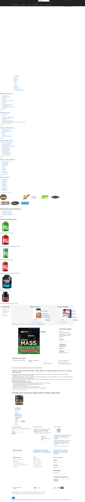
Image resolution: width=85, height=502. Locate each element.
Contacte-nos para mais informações (19, 389)
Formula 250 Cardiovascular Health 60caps (42, 433)
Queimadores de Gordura (7, 120)
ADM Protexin (5, 179)
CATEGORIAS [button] (16, 4)
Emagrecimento (5, 112)
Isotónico (4, 132)
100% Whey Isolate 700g (6, 260)
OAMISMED (42, 493)
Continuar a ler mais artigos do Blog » (61, 446)
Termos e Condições (37, 461)
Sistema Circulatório (6, 148)
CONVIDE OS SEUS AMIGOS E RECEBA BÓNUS (61, 452)
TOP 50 (29, 4)
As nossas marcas (3, 174)
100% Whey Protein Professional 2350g (10, 246)
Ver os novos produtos (62, 322)
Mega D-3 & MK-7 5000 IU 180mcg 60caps (45, 315)
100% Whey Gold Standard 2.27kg (8, 303)
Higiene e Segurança (6, 155)
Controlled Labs (5, 172)
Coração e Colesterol (6, 143)
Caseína (4, 98)
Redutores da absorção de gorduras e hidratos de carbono (14, 122)
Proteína (4, 103)
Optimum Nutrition (6, 161)
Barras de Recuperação (7, 131)
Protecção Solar (5, 147)
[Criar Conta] (70, 0)
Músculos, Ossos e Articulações (8, 146)
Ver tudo (1, 109)
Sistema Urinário (5, 151)
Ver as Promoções (4, 315)
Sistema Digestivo (6, 150)
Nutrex (3, 167)
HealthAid (4, 189)
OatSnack (4, 181)
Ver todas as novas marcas (5, 192)
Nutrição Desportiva (6, 93)
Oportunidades (6, 311)
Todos (15, 84)
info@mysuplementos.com (18, 463)
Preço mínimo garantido (32, 342)
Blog (15, 81)
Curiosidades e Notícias (19, 90)
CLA (3, 115)
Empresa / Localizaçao (17, 459)
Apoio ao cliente (36, 459)
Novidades (5, 312)
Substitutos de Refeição (7, 123)
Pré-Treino (4, 134)
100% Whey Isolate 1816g (6, 233)
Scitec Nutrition (5, 162)
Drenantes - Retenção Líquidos (8, 117)
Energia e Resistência (7, 128)
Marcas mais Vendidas (7, 159)
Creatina (4, 99)
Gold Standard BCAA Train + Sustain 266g (18, 415)
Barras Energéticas (6, 129)
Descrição (15, 368)
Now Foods (44, 311)
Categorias (16, 76)
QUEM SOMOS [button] (48, 4)
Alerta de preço (31, 343)
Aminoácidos (5, 95)
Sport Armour (5, 188)
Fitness (15, 85)
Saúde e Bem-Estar (18, 89)
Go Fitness (4, 183)
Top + (15, 78)
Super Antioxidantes (6, 152)
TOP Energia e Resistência (7, 213)
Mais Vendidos (6, 308)
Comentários (38, 368)
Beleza (15, 87)
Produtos (14, 324)
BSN (3, 166)
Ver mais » (56, 444)
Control (3, 171)
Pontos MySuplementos (38, 466)
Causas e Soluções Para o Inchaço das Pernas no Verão (62, 437)
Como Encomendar (37, 464)
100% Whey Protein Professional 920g (9, 273)
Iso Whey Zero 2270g (5, 290)
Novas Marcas (4, 177)
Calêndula (72, 311)
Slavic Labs (4, 180)
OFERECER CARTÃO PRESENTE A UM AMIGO (42, 451)
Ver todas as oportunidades (35, 322)
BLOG (42, 4)
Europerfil (4, 184)
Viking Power (5, 185)
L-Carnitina (4, 119)
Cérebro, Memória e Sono (7, 142)
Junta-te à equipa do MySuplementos (20, 464)
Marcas (15, 77)
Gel (3, 133)
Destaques (16, 79)
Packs (4, 313)
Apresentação (15, 461)
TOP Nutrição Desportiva (7, 211)
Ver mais (44, 431)
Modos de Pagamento (37, 463)
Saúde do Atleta (5, 105)
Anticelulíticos (5, 114)
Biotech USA (4, 164)
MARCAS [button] (23, 4)
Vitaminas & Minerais (6, 153)
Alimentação (16, 86)
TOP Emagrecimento (6, 212)
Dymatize (4, 169)
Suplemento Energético (7, 136)
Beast (3, 186)
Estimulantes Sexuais (6, 145)
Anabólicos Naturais (6, 96)
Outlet (15, 82)
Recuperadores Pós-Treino (7, 104)
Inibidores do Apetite (6, 118)
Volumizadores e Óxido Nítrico (8, 106)
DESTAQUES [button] (35, 4)
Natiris (3, 170)
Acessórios (4, 108)
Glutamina (4, 101)
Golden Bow (4, 190)
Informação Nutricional (26, 368)
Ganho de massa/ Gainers (7, 100)
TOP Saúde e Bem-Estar (7, 214)
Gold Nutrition (5, 165)
